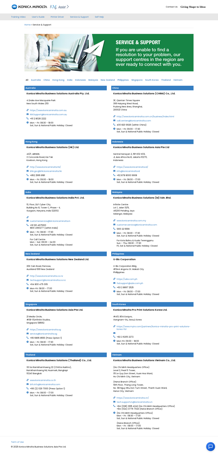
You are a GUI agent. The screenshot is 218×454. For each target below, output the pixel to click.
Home (27, 24)
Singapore (137, 79)
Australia (36, 79)
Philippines (123, 79)
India (69, 79)
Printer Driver (57, 16)
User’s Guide (38, 16)
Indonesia (80, 79)
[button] (210, 446)
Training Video (18, 16)
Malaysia (93, 79)
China (46, 79)
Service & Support (79, 16)
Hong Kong (58, 79)
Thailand (166, 79)
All (27, 79)
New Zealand (108, 79)
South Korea (152, 79)
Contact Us (172, 6)
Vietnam (177, 79)
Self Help (99, 16)
